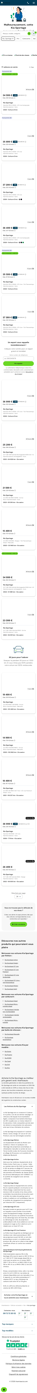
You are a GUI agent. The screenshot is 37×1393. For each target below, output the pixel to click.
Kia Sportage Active (11, 960)
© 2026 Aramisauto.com (18, 1381)
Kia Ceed (8, 1061)
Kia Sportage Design (11, 963)
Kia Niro (7, 1068)
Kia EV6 (7, 1064)
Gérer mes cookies (18, 1367)
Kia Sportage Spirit (11, 989)
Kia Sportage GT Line (12, 966)
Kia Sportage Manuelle (12, 1034)
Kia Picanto (8, 1055)
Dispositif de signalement (18, 1374)
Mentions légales (18, 1360)
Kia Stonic (8, 1051)
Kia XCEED (8, 1058)
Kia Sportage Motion (11, 986)
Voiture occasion (16, 1305)
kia (24, 1305)
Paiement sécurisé (18, 1371)
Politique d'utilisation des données (18, 1364)
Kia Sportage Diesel (11, 1001)
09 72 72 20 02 (9, 1313)
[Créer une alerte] (4, 1389)
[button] (13, 38)
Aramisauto (5, 1305)
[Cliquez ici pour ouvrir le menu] (33, 3)
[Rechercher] (29, 33)
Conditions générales (18, 1356)
